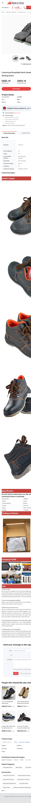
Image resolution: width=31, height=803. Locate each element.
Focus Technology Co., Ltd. (21, 796)
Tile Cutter (4, 748)
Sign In (4, 125)
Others (3, 751)
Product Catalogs (25, 742)
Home (3, 12)
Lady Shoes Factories (8, 779)
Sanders (4, 745)
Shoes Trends (6, 787)
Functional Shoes (22, 12)
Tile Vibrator (20, 748)
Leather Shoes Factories (24, 775)
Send (16, 673)
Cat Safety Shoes (23, 783)
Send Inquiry (16, 89)
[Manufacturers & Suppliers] (15, 3)
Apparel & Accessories (11, 12)
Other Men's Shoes (7, 767)
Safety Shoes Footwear (23, 779)
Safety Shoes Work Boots (9, 783)
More (3, 790)
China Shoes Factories (8, 775)
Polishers (19, 745)
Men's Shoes (19, 767)
